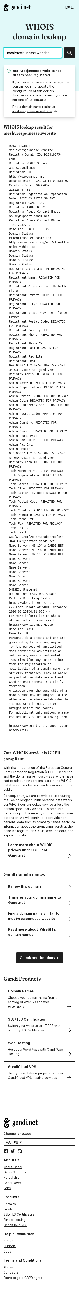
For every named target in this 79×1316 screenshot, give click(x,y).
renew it (38, 95)
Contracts (11, 1272)
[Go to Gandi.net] (17, 7)
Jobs (7, 1188)
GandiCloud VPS (15, 1225)
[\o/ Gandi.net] (39, 1123)
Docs (7, 1251)
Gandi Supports (15, 1172)
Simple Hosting (14, 1220)
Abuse (8, 1267)
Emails (8, 1209)
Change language (17, 1133)
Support (10, 1246)
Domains (10, 1204)
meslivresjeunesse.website (33, 71)
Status (8, 1241)
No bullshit (11, 1177)
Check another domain (39, 957)
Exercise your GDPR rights (23, 1278)
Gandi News (12, 1183)
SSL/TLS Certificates (19, 1214)
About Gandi (13, 1167)
